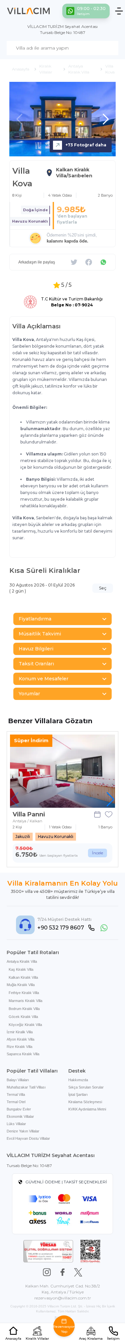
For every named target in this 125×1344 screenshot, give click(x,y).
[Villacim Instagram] (47, 1272)
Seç (102, 588)
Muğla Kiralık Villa (21, 985)
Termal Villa (16, 1094)
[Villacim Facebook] (62, 1272)
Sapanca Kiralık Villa (23, 1054)
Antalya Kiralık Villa (22, 961)
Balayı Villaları (18, 1080)
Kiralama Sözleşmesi (85, 1102)
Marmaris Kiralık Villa (25, 1001)
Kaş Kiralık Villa (21, 969)
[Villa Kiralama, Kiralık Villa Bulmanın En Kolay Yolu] (28, 11)
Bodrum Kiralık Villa (24, 1009)
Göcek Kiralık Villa (23, 1017)
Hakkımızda (78, 1080)
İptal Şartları (78, 1094)
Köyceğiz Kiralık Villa (25, 1025)
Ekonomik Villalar (20, 1116)
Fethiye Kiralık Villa (24, 993)
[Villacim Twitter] (78, 1272)
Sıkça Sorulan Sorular (86, 1087)
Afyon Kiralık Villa (20, 1039)
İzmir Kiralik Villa (20, 1032)
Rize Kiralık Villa (19, 1047)
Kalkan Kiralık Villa (23, 977)
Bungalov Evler (19, 1109)
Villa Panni (29, 814)
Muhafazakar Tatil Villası (26, 1087)
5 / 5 (66, 285)
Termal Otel (16, 1102)
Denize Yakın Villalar (23, 1131)
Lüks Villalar (16, 1124)
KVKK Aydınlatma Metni (87, 1109)
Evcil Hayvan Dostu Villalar (28, 1138)
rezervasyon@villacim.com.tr (62, 1297)
